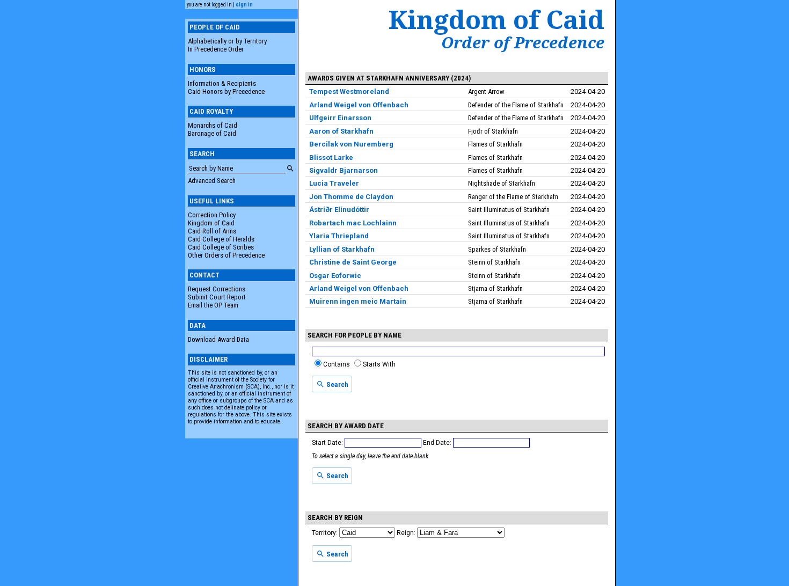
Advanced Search (212, 181)
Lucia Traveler (334, 183)
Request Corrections (216, 289)
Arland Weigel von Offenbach (358, 105)
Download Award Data (218, 339)
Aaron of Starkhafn (341, 131)
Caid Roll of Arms (212, 231)
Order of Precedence (522, 42)
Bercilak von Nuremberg (351, 144)
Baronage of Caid (212, 133)
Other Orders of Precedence (226, 255)
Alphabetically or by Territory (227, 41)
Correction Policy (212, 215)
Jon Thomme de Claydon (351, 197)
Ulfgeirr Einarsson (340, 118)
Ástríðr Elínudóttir (339, 210)
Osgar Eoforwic (335, 276)
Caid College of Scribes (221, 247)
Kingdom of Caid (211, 223)
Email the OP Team (213, 305)
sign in (244, 5)
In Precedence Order (216, 49)
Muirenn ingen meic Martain (357, 301)
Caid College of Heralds (221, 239)
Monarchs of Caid (212, 125)
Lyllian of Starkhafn (342, 249)
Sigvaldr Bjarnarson (343, 170)
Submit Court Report (217, 297)
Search (336, 384)
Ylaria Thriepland (339, 236)
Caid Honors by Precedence (226, 91)
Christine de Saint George (353, 262)
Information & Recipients (222, 83)
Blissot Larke (331, 157)
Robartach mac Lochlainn (353, 223)
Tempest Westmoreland (349, 91)
